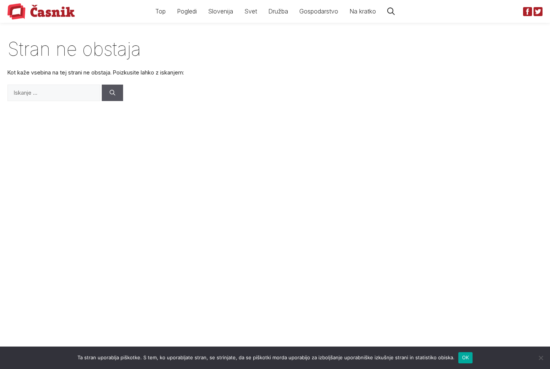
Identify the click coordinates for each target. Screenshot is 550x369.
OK (465, 357)
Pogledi (187, 11)
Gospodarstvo (318, 11)
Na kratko (362, 11)
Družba (278, 11)
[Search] (112, 93)
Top (160, 11)
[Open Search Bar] (391, 11)
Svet (250, 11)
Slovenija (220, 11)
